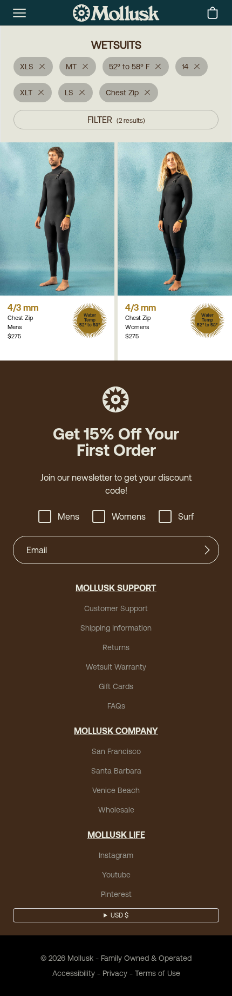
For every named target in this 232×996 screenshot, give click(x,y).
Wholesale (116, 809)
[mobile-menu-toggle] (19, 13)
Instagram (116, 855)
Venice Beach (116, 790)
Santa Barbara (116, 770)
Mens (68, 516)
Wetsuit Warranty (116, 667)
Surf (186, 516)
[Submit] (207, 549)
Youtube (116, 874)
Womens (129, 516)
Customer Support (116, 608)
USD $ (119, 915)
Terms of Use (157, 973)
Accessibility (73, 973)
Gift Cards (116, 686)
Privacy (115, 973)
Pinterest (116, 894)
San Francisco (116, 751)
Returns (116, 647)
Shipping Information (116, 628)
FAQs (116, 706)
